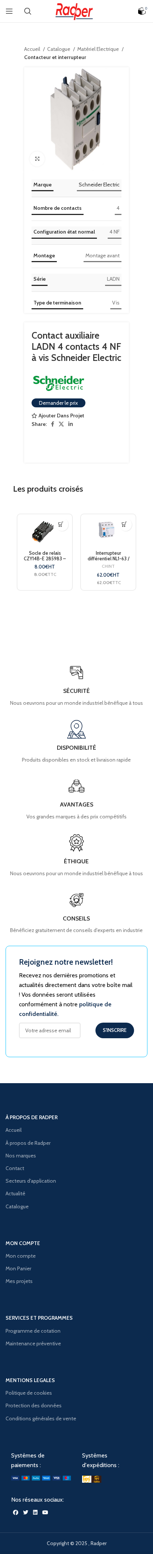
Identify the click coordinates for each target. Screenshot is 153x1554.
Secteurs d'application (31, 1180)
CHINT (108, 566)
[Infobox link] (76, 913)
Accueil (32, 49)
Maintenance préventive (33, 1343)
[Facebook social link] (52, 424)
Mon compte (21, 1255)
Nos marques (21, 1155)
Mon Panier (18, 1268)
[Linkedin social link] (70, 424)
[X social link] (61, 424)
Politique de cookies (29, 1393)
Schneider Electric (99, 184)
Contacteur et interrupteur (55, 57)
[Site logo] (76, 10)
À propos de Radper (28, 1143)
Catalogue (59, 49)
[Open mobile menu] (9, 11)
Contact (15, 1168)
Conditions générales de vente (41, 1418)
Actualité (15, 1193)
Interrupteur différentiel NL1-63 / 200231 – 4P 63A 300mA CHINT (108, 561)
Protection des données (34, 1405)
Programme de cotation (33, 1330)
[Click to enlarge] (37, 159)
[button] (61, 524)
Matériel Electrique (98, 49)
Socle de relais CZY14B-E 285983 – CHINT (45, 558)
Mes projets (19, 1281)
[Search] (27, 11)
